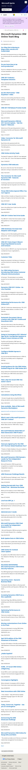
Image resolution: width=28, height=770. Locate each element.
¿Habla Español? (6, 653)
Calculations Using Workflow (11, 395)
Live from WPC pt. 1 (8, 501)
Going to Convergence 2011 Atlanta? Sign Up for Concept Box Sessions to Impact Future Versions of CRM (14, 336)
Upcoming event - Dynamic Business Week (10, 581)
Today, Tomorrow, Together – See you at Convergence (12, 705)
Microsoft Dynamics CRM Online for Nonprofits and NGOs (13, 734)
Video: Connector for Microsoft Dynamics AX (12, 139)
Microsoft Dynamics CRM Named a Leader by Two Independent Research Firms (13, 459)
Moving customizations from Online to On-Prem (13, 624)
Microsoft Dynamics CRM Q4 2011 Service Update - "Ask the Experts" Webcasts (11, 123)
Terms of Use (18, 766)
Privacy (9, 764)
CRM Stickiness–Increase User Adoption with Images (11, 230)
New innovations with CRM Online (13, 691)
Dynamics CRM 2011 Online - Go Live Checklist (12, 288)
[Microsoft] (14, 15)
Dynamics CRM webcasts (9, 164)
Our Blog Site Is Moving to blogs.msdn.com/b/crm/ (10, 49)
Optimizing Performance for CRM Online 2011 (13, 303)
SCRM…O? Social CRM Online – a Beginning (11, 668)
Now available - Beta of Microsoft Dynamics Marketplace (12, 407)
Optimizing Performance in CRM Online (10, 611)
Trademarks (3, 768)
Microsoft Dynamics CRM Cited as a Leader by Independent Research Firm (12, 525)
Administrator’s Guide (9, 512)
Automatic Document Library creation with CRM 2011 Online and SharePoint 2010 (13, 319)
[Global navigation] (1, 15)
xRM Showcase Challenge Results (12, 474)
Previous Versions (13, 762)
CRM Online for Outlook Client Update (9, 551)
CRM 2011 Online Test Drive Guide (13, 215)
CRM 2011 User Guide (8, 204)
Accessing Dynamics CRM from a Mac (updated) (12, 596)
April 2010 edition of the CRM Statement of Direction (11, 639)
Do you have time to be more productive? (9, 65)
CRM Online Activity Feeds (10, 153)
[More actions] (26, 30)
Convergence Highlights (9, 680)
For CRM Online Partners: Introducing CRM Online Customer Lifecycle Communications (13, 272)
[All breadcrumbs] (2, 30)
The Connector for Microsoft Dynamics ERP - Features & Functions (11, 178)
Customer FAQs (6, 257)
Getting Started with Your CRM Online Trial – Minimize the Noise (12, 486)
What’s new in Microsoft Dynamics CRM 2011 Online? (13, 418)
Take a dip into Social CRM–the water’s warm (11, 381)
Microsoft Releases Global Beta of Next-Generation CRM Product (12, 432)
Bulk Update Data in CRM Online (12, 538)
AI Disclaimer (4, 762)
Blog (19, 762)
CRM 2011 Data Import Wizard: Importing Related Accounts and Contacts (12, 244)
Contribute (3, 764)
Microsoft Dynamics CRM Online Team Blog (12, 30)
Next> (2, 746)
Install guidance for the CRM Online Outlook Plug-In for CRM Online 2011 (14, 367)
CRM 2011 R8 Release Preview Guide (13, 108)
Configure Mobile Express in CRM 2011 (11, 352)
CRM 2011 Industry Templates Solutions (8, 78)
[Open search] (21, 15)
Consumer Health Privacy (7, 766)
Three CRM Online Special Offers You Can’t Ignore (14, 192)
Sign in (25, 14)
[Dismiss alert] (26, 2)
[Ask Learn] (23, 30)
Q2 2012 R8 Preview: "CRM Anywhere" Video (10, 94)
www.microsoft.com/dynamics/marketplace (12, 411)
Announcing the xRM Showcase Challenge (8, 719)
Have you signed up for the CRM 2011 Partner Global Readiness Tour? (14, 445)
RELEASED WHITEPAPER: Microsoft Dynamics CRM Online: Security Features (12, 566)
